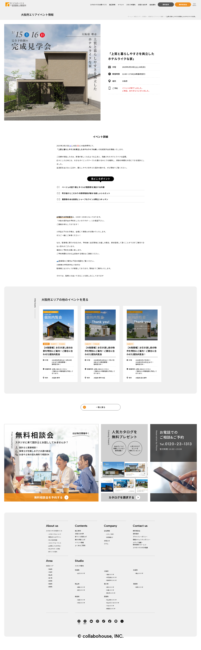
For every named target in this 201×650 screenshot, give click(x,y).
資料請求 (136, 534)
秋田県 (50, 569)
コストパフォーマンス (54, 543)
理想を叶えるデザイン (54, 537)
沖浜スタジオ (81, 603)
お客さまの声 (142, 5)
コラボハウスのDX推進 (140, 547)
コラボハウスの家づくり (98, 5)
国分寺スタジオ (110, 593)
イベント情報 (79, 542)
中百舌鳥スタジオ (111, 577)
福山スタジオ (139, 573)
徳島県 (50, 584)
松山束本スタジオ (111, 600)
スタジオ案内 (130, 5)
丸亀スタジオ (110, 590)
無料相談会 (136, 531)
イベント (121, 5)
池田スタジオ (110, 574)
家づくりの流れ (52, 552)
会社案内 (152, 5)
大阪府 (144, 16)
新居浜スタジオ (110, 608)
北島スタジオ (81, 600)
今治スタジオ (110, 606)
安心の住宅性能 (52, 540)
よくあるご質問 (80, 545)
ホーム (130, 16)
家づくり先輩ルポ (81, 537)
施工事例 (112, 5)
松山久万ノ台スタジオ (112, 603)
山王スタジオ (81, 573)
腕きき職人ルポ (80, 540)
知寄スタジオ (139, 587)
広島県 (135, 570)
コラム (106, 544)
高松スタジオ (110, 587)
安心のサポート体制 (54, 549)
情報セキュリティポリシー (141, 540)
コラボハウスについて (54, 534)
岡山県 (50, 575)
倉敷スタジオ (81, 587)
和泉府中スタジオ (111, 580)
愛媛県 (50, 587)
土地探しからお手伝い (54, 546)
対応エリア (137, 16)
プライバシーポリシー (140, 537)
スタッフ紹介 (110, 534)
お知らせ (107, 541)
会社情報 (107, 531)
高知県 (50, 581)
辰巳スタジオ (81, 590)
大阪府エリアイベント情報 (155, 16)
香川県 (50, 578)
